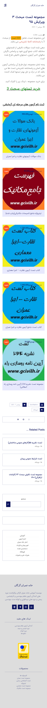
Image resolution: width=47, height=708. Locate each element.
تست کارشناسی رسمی (23, 680)
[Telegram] (20, 607)
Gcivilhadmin (34, 405)
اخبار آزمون (22, 539)
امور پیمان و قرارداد (22, 545)
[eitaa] (14, 607)
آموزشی (22, 535)
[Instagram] (26, 607)
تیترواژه (23, 683)
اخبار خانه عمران (22, 542)
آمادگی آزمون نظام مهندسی (23, 626)
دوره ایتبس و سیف (23, 628)
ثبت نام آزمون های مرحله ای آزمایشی (23, 104)
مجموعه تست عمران (23, 678)
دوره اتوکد (23, 631)
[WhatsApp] (31, 607)
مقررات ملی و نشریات (22, 555)
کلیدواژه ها (23, 675)
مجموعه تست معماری (24, 686)
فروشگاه (35, 410)
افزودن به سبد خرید (22, 164)
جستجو (23, 499)
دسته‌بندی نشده (22, 548)
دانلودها (23, 633)
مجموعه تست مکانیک (24, 688)
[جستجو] (8, 504)
